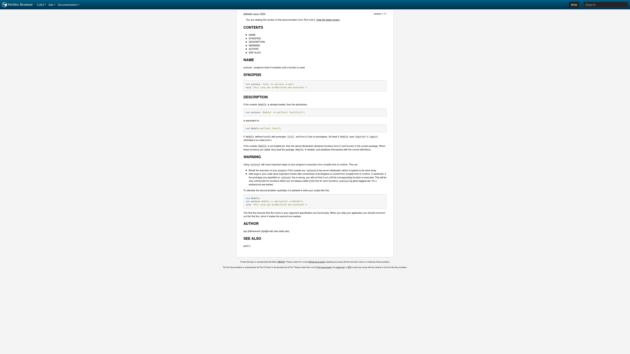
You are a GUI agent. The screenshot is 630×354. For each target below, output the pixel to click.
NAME (252, 34)
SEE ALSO (255, 52)
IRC (349, 267)
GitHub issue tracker (316, 261)
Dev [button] (51, 5)
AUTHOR (253, 48)
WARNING (254, 45)
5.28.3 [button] (40, 5)
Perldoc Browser (20, 4)
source (256, 13)
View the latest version (328, 19)
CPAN (262, 13)
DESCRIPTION (257, 41)
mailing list (340, 267)
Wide (574, 5)
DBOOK (281, 261)
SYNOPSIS (255, 38)
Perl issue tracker (324, 267)
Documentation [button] (67, 5)
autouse (247, 13)
